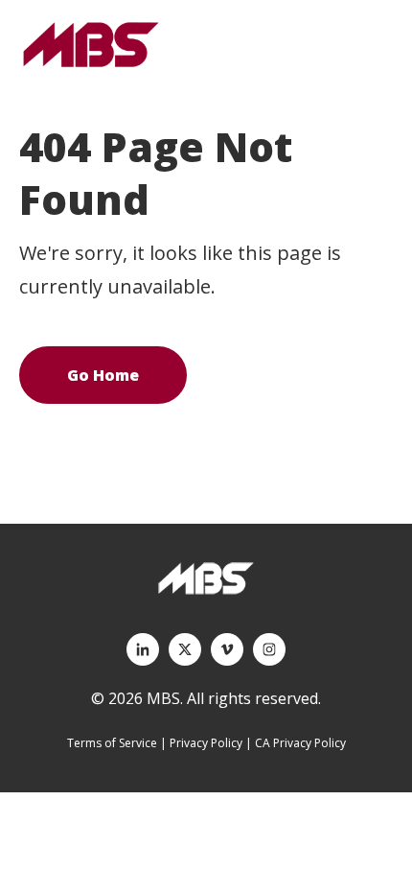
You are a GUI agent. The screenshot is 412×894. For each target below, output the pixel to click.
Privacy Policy (206, 743)
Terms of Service (112, 743)
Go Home (103, 375)
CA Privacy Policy (300, 743)
